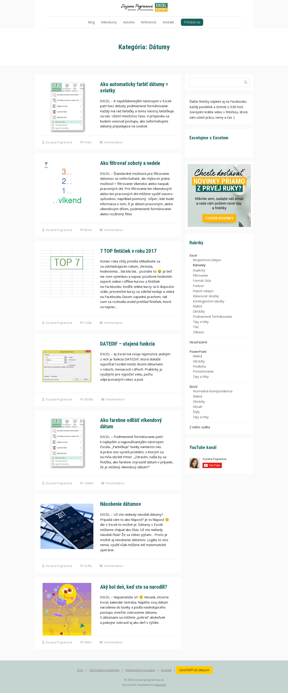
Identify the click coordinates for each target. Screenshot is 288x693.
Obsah (197, 406)
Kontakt (168, 22)
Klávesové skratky (206, 296)
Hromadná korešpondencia (212, 391)
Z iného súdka (199, 427)
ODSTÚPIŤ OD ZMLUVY (194, 670)
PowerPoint (198, 351)
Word (193, 386)
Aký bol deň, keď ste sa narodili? (133, 587)
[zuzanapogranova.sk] (144, 8)
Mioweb (160, 685)
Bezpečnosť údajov (207, 260)
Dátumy (199, 265)
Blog (91, 22)
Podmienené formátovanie (212, 316)
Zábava (198, 332)
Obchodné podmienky (104, 670)
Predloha (199, 366)
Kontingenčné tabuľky (208, 301)
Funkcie (198, 286)
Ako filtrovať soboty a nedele (130, 163)
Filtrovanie (200, 275)
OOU (80, 670)
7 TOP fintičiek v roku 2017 (128, 251)
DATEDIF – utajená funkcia (127, 344)
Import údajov (203, 291)
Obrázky (199, 311)
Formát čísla (202, 280)
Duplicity (199, 270)
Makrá (197, 306)
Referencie (148, 22)
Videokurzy (109, 22)
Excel (193, 255)
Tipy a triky (201, 322)
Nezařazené (198, 342)
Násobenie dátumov (120, 504)
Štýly (196, 412)
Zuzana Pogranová (59, 142)
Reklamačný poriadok (140, 670)
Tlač (196, 327)
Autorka (129, 22)
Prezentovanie (203, 371)
